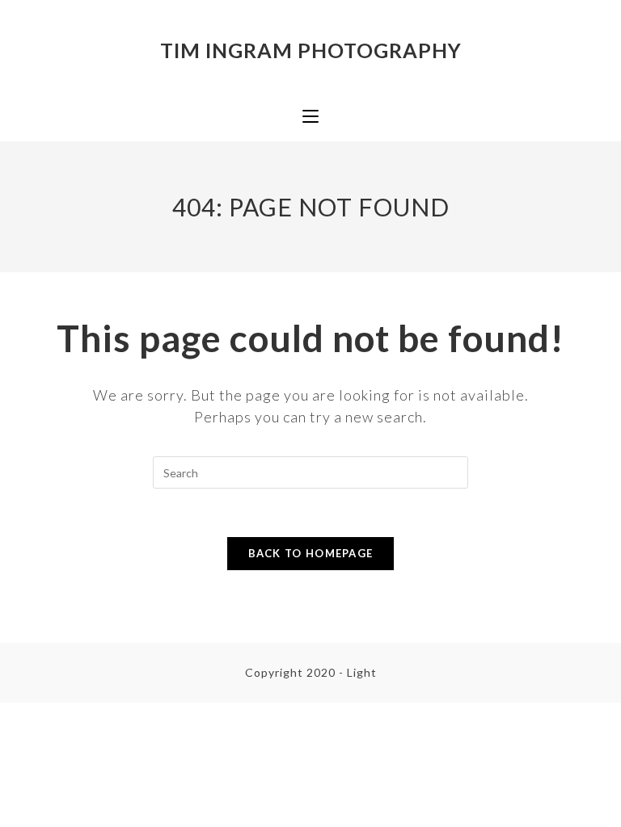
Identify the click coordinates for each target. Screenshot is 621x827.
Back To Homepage (311, 553)
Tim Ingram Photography (311, 50)
